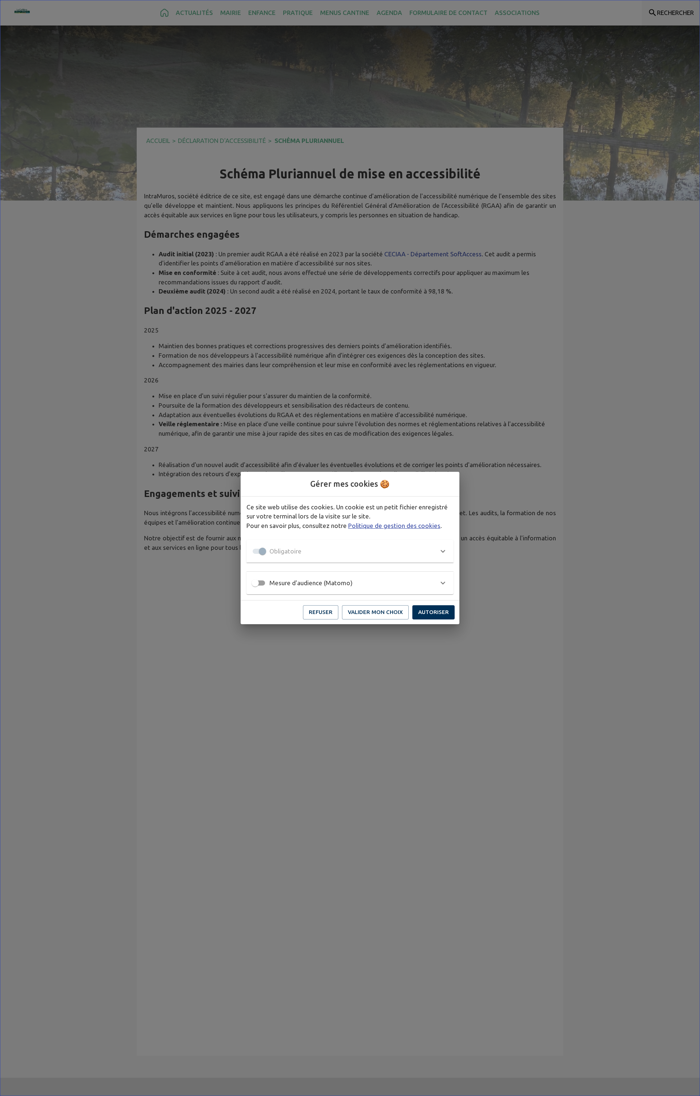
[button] (350, 551)
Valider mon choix (375, 612)
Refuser (320, 612)
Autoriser (433, 612)
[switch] (255, 583)
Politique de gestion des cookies (394, 525)
